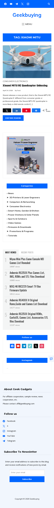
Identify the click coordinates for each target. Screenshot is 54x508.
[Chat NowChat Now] (51, 359)
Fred (18, 90)
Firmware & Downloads (19, 227)
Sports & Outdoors (17, 219)
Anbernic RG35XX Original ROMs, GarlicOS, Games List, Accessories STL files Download (29, 317)
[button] (27, 24)
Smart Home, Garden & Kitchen (23, 210)
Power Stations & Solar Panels (23, 214)
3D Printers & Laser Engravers (25, 197)
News (11, 193)
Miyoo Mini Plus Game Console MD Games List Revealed (27, 261)
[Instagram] (17, 3)
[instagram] (28, 3)
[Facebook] (5, 3)
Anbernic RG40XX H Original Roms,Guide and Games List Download (28, 302)
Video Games (14, 223)
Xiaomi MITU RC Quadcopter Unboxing (25, 86)
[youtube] (11, 3)
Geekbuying (27, 15)
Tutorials (12, 235)
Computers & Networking (22, 202)
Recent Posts (27, 252)
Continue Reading (13, 118)
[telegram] (24, 345)
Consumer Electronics (15, 81)
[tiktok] (30, 345)
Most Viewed (10, 252)
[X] (22, 3)
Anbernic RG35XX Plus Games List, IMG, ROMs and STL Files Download (27, 274)
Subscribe (27, 479)
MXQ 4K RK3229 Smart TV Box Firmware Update (25, 288)
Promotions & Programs (22, 231)
